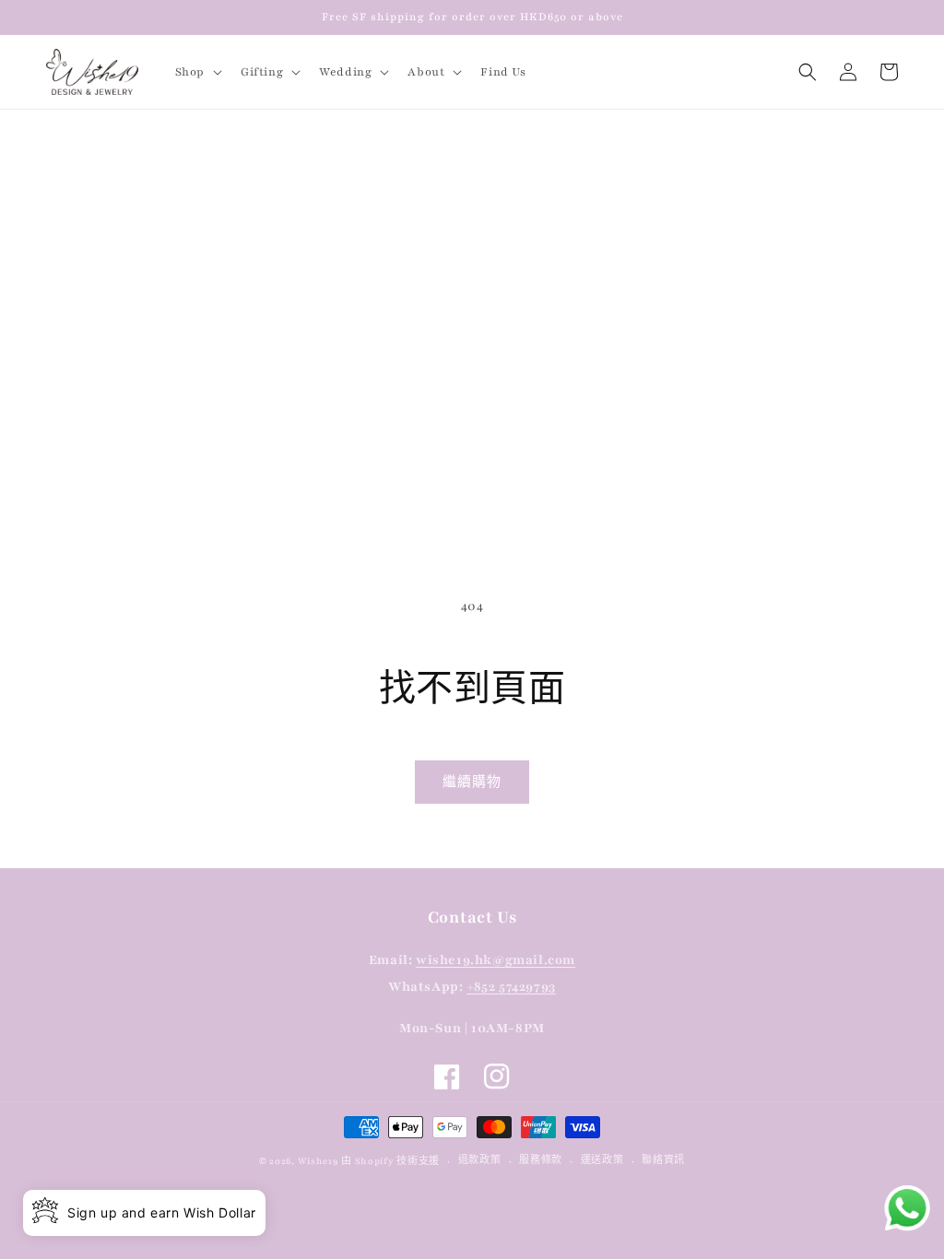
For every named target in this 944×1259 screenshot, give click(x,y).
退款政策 (480, 1160)
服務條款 (540, 1160)
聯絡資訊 (663, 1160)
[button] (197, 72)
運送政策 (602, 1160)
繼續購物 (472, 782)
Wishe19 (318, 1161)
